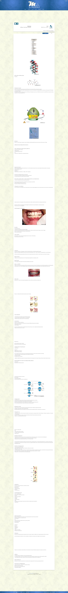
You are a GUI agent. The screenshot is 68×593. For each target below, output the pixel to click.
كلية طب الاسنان (25, 27)
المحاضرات (39, 9)
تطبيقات (25, 9)
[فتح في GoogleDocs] (15, 24)
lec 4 (47, 26)
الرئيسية (43, 9)
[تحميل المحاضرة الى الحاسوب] (17, 24)
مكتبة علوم (29, 9)
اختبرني (32, 9)
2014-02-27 (42, 27)
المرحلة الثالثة (21, 27)
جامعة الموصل (29, 27)
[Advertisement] (34, 16)
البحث (35, 9)
